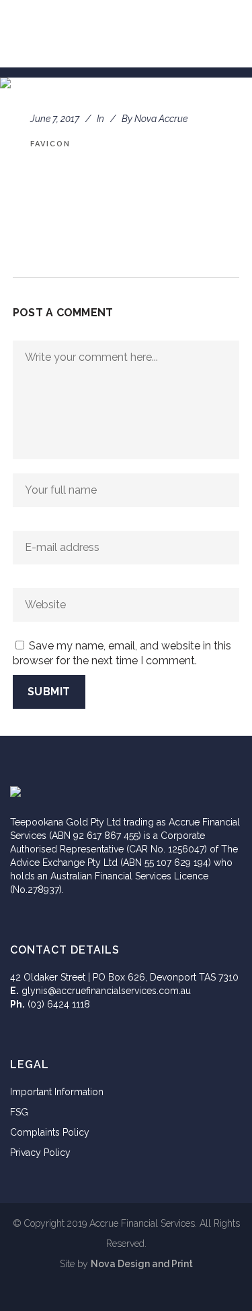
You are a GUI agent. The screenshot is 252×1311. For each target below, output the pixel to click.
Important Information (56, 1091)
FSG (19, 1112)
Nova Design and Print (142, 1263)
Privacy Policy (40, 1152)
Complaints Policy (49, 1132)
